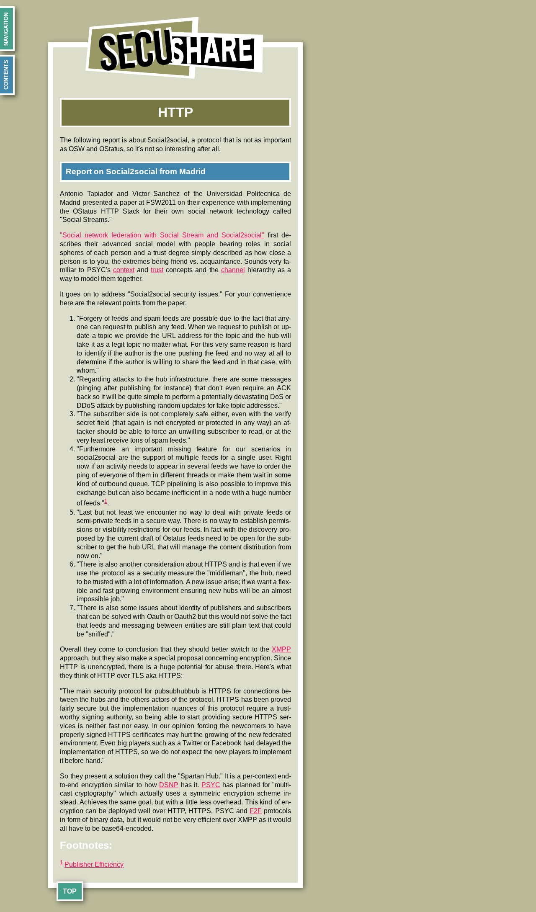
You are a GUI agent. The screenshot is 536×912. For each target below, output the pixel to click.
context (123, 269)
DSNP (168, 784)
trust (157, 269)
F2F (256, 810)
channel (233, 269)
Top (70, 891)
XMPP (281, 649)
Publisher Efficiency (94, 864)
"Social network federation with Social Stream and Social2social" (162, 235)
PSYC (210, 784)
